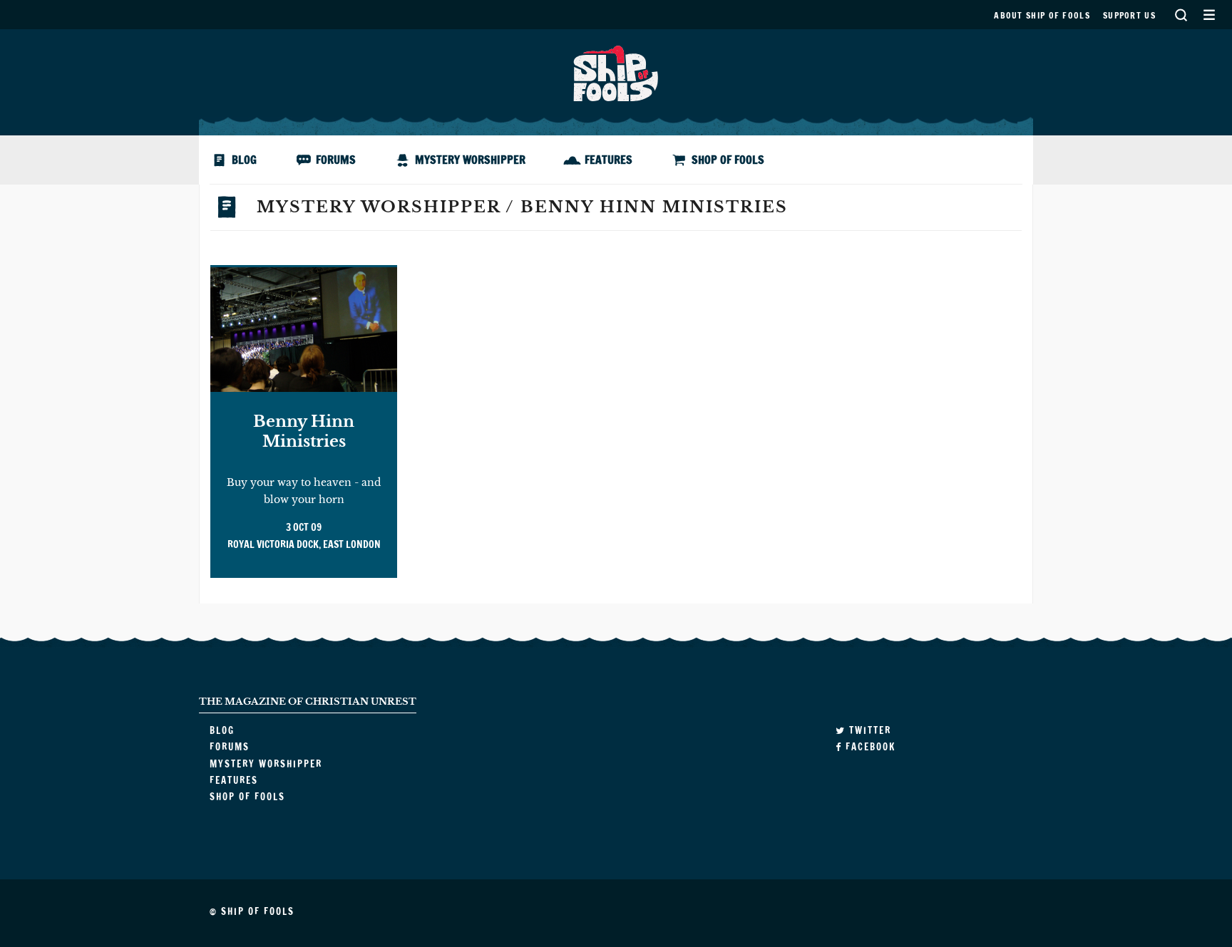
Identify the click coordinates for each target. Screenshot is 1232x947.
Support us (1129, 15)
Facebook (868, 746)
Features (608, 159)
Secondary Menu (1208, 14)
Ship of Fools (616, 72)
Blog (244, 159)
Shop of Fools (728, 159)
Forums (336, 159)
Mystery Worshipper (470, 159)
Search (1181, 14)
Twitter (868, 730)
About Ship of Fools (1042, 15)
